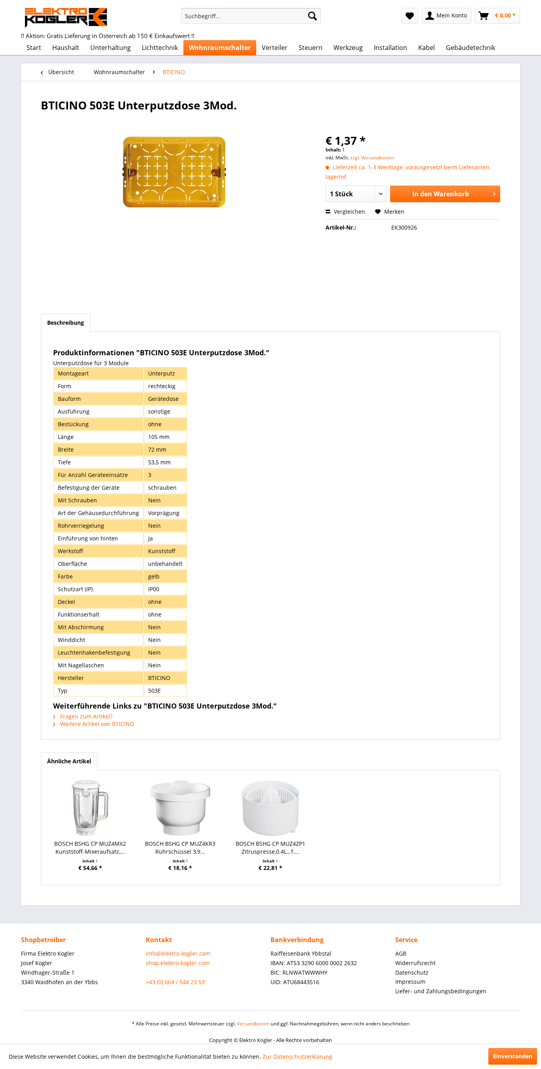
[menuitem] (251, 16)
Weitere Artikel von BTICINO (96, 724)
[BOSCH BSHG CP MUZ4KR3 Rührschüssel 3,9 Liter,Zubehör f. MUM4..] (180, 808)
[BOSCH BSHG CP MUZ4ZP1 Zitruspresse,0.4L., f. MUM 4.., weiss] (270, 808)
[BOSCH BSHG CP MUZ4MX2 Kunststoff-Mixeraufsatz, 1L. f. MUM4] (90, 808)
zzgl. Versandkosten (372, 157)
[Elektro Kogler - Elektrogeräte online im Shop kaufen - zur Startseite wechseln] (66, 18)
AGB (400, 953)
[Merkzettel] (409, 16)
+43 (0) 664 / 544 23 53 (175, 982)
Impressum (410, 981)
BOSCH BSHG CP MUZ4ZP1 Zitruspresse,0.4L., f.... (270, 847)
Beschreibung (65, 322)
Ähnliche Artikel (69, 761)
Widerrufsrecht (415, 963)
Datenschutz (412, 972)
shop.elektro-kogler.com (178, 963)
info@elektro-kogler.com (178, 953)
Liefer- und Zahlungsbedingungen (440, 991)
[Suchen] (312, 16)
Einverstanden (512, 1056)
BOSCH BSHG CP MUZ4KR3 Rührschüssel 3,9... (180, 847)
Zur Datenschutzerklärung (297, 1056)
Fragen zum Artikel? (85, 716)
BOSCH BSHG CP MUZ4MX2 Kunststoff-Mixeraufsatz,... (90, 847)
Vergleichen (348, 211)
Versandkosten (253, 1023)
